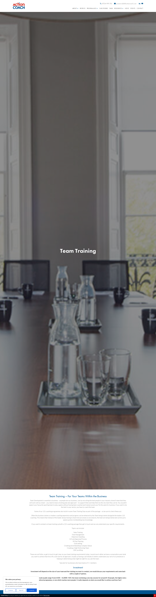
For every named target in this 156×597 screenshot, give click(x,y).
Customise (10, 590)
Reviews (82, 8)
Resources (118, 8)
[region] (21, 585)
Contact (140, 8)
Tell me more (46, 595)
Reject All (21, 590)
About (74, 8)
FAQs (111, 8)
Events (132, 8)
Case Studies (103, 8)
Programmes (91, 8)
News (127, 8)
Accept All (31, 590)
